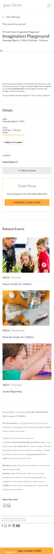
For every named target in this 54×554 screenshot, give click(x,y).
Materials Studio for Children (18, 337)
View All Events (13, 17)
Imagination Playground (13, 135)
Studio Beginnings (12, 391)
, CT (10, 161)
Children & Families (13, 142)
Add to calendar (28, 170)
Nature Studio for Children (17, 284)
